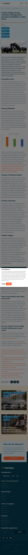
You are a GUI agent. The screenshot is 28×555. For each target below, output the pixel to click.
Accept (8, 283)
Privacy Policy (7, 280)
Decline (3, 283)
